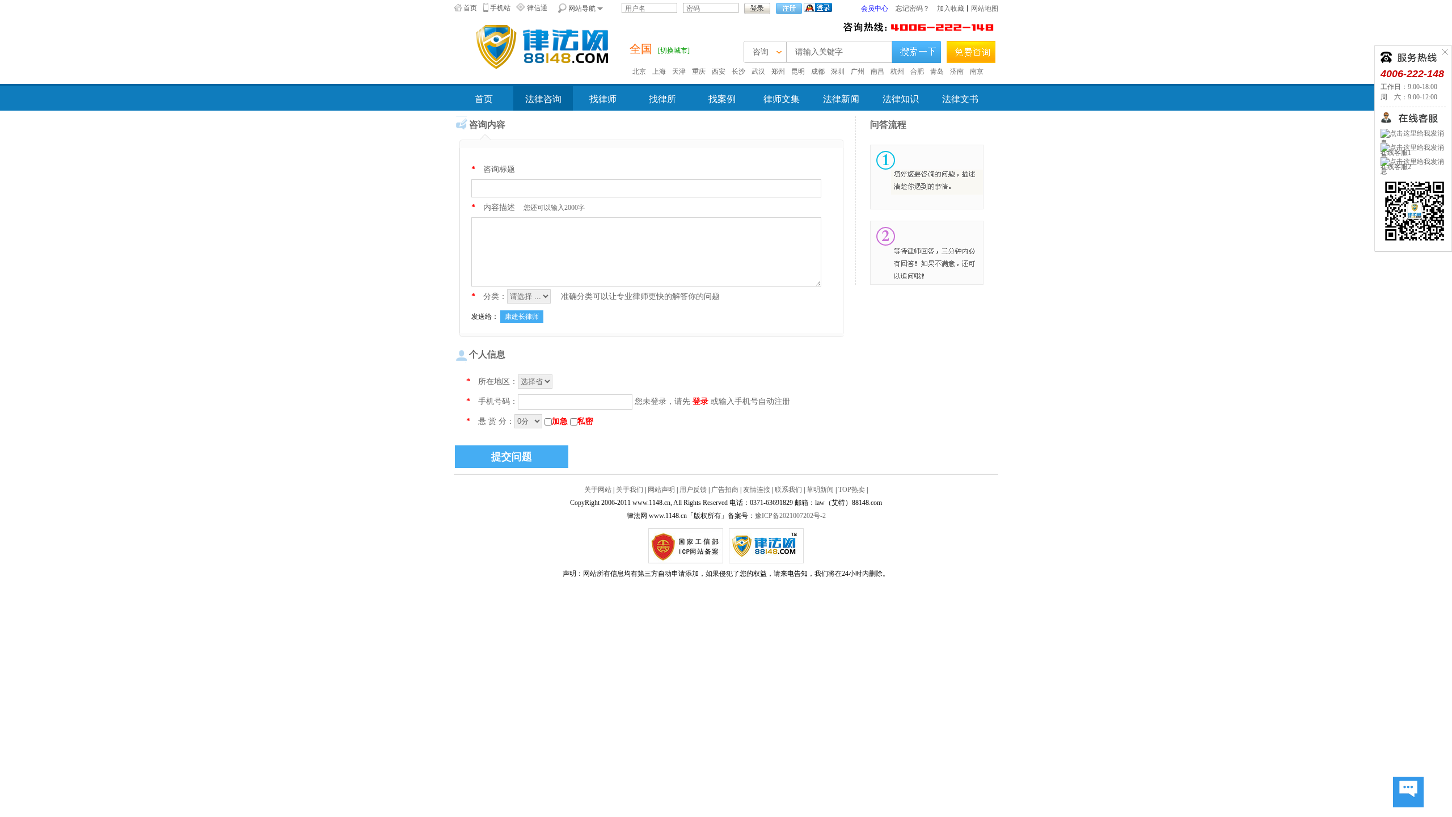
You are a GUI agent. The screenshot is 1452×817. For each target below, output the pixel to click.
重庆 (699, 71)
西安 (718, 71)
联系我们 (788, 490)
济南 (957, 71)
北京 (639, 71)
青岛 (937, 71)
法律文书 (960, 99)
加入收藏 (950, 8)
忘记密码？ (913, 8)
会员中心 (874, 8)
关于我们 (629, 490)
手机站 (500, 8)
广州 (857, 71)
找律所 (662, 99)
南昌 (877, 71)
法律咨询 (543, 99)
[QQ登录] (818, 7)
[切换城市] (674, 50)
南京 (977, 71)
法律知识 (901, 99)
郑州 (778, 71)
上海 (659, 71)
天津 (679, 71)
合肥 (917, 71)
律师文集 (781, 99)
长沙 (738, 71)
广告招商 (724, 490)
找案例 (722, 99)
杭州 (897, 71)
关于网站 (597, 490)
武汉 (758, 71)
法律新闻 (841, 99)
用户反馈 (693, 490)
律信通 (537, 8)
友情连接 (756, 490)
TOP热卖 (851, 490)
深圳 (838, 71)
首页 (470, 8)
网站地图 (984, 8)
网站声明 (661, 490)
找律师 (603, 99)
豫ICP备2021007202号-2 (790, 516)
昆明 (798, 71)
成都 (818, 71)
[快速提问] (1408, 792)
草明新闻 (820, 490)
